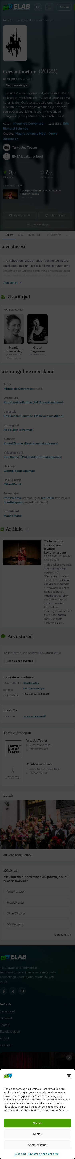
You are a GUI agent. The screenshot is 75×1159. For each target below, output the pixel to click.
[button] (69, 1076)
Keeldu (37, 1134)
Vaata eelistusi (37, 1145)
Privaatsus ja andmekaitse (43, 1153)
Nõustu (37, 1123)
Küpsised (20, 1153)
